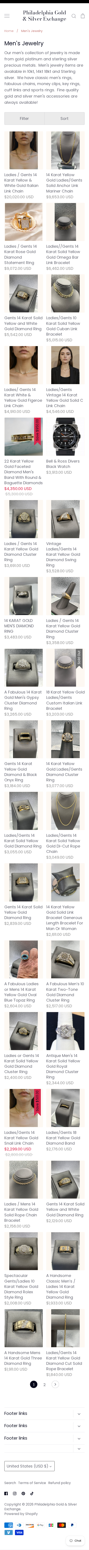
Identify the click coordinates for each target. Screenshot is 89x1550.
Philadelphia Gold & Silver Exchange (44, 16)
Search (10, 1483)
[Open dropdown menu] (79, 1413)
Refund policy (59, 1483)
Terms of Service (32, 1483)
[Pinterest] (23, 1493)
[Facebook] (6, 1493)
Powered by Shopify (21, 1514)
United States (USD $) (27, 1466)
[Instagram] (14, 1493)
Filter (24, 118)
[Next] (55, 1385)
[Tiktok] (32, 1493)
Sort (64, 118)
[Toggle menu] (7, 15)
